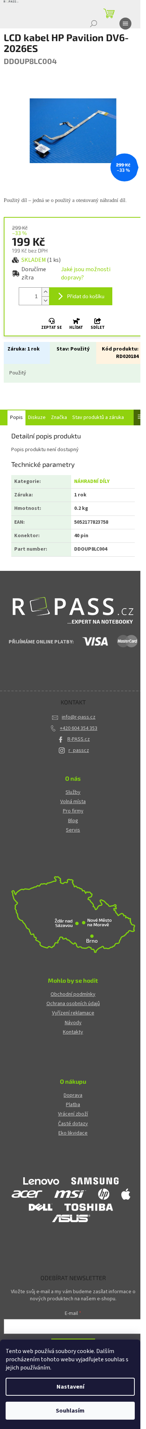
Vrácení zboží (73, 1114)
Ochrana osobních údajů (73, 1003)
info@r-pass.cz (78, 717)
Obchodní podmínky (73, 994)
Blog (73, 820)
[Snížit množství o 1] (45, 300)
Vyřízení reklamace (73, 1013)
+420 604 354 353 (78, 728)
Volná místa (73, 801)
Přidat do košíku (85, 296)
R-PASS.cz (78, 739)
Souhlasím (70, 1411)
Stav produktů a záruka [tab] (98, 417)
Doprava (73, 1095)
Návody (73, 1022)
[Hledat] (93, 23)
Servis (73, 830)
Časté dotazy (73, 1123)
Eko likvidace (73, 1133)
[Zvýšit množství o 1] (45, 292)
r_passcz (79, 750)
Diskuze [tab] (37, 417)
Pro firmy (73, 811)
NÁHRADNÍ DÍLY (92, 481)
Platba (73, 1104)
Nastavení (70, 1387)
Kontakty (73, 1032)
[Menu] (125, 23)
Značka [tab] (59, 417)
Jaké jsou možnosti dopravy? (85, 273)
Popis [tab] (16, 417)
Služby (73, 792)
